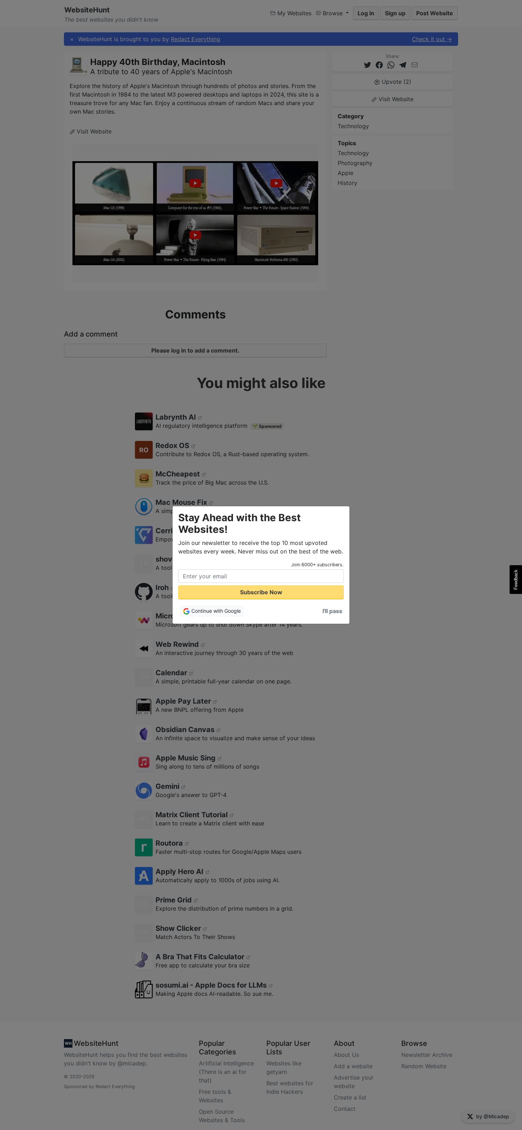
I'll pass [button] (332, 611)
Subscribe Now (261, 592)
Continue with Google (215, 611)
